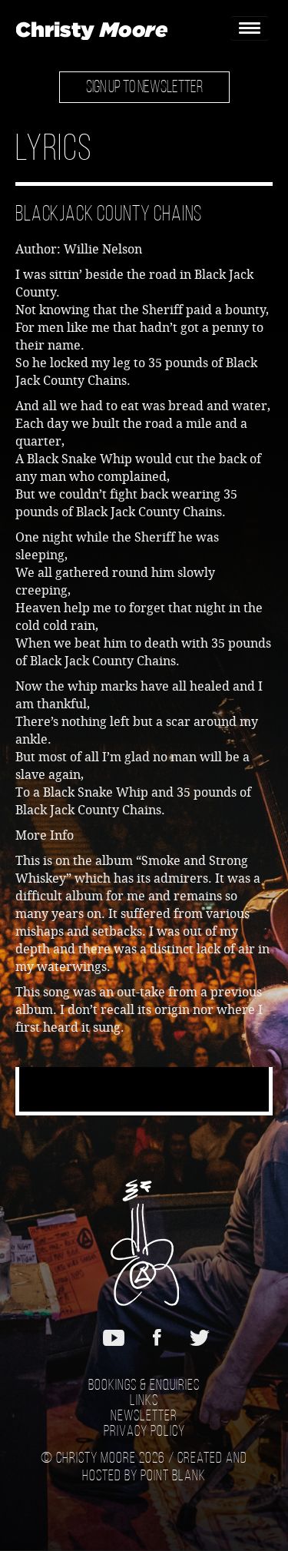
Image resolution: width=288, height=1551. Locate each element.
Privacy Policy (144, 1432)
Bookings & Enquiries (144, 1386)
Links (144, 1401)
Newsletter (144, 1416)
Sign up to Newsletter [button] (144, 88)
